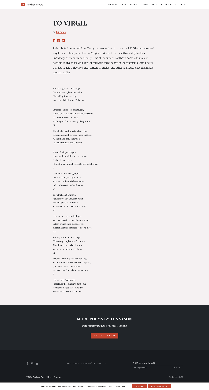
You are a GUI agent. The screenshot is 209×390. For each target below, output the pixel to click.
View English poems (104, 336)
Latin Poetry (149, 4)
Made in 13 (179, 377)
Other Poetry (168, 4)
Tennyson (61, 32)
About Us (112, 4)
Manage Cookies (88, 363)
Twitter (58, 40)
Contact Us (101, 363)
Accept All (139, 386)
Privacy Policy (120, 386)
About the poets (130, 4)
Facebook (54, 40)
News (68, 363)
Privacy (76, 363)
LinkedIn (63, 40)
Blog (183, 4)
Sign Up (176, 367)
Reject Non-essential (159, 386)
